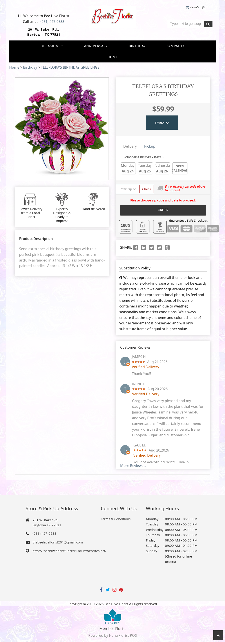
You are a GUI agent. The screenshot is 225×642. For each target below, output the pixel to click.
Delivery (130, 146)
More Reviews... (133, 465)
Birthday (137, 46)
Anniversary (96, 46)
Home (112, 57)
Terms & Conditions (116, 519)
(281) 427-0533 (52, 21)
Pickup (149, 146)
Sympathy (175, 46)
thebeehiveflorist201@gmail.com (58, 542)
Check (146, 189)
